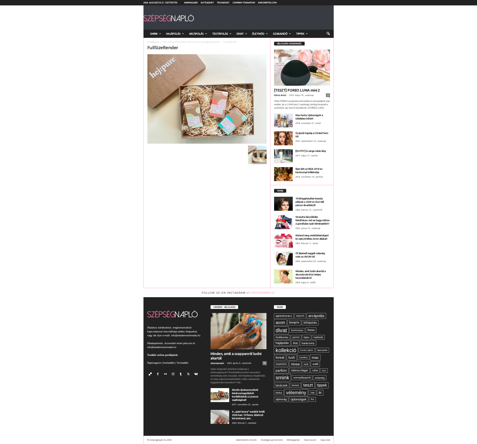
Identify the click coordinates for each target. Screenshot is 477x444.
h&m (306, 337)
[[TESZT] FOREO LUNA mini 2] (302, 68)
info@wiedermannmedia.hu (185, 335)
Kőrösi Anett (280, 95)
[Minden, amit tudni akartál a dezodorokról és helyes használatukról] (283, 276)
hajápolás (282, 343)
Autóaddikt (207, 2)
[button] (328, 34)
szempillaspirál (302, 377)
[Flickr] (166, 374)
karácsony (308, 343)
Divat (240, 33)
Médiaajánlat (293, 439)
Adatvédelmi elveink (246, 439)
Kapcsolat (325, 439)
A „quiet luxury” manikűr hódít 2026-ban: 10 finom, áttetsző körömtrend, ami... (248, 415)
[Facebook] (158, 374)
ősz (312, 399)
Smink (154, 33)
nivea (295, 364)
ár (320, 392)
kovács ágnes (306, 350)
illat (295, 343)
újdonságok (299, 399)
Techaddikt (223, 2)
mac (315, 357)
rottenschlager (299, 370)
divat (281, 330)
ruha (315, 370)
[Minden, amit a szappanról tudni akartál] (239, 331)
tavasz (295, 385)
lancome (322, 350)
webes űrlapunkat (187, 331)
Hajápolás (173, 33)
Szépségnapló (153, 42)
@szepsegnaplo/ (261, 292)
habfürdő (318, 337)
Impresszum (310, 439)
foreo (311, 330)
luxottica (303, 357)
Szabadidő (280, 33)
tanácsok (282, 385)
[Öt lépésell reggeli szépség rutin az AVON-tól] (283, 259)
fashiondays (297, 330)
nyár (306, 364)
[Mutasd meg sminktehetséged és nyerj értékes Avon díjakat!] (283, 241)
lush (291, 357)
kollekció (286, 350)
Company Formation (244, 2)
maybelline (281, 364)
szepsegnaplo (217, 363)
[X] (189, 374)
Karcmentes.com (267, 2)
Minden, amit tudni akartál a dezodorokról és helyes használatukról (311, 274)
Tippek (300, 33)
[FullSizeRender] (207, 99)
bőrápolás (310, 322)
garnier (296, 337)
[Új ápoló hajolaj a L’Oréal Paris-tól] (283, 138)
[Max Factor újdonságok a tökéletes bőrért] (283, 120)
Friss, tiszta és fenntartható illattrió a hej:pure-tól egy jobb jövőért (191, 42)
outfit (315, 364)
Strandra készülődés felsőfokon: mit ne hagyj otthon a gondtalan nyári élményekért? (313, 220)
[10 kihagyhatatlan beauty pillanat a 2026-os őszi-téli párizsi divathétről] (283, 204)
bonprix (294, 322)
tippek (322, 385)
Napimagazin (191, 2)
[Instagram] (174, 374)
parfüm (281, 370)
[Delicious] (151, 374)
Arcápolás (196, 33)
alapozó (300, 316)
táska (279, 392)
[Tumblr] (181, 374)
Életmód (258, 33)
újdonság (281, 399)
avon (280, 322)
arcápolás (316, 316)
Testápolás (220, 33)
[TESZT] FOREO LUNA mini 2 (297, 90)
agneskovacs (284, 315)
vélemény (296, 392)
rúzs (324, 370)
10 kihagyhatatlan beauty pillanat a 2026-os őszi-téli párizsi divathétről (310, 201)
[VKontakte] (196, 374)
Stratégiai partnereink (272, 439)
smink (282, 377)
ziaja (312, 392)
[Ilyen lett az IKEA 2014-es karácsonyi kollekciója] (283, 174)
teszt (308, 385)
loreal (280, 357)
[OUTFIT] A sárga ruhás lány (311, 151)
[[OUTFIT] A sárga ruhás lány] (283, 156)
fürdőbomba (282, 337)
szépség (320, 377)
